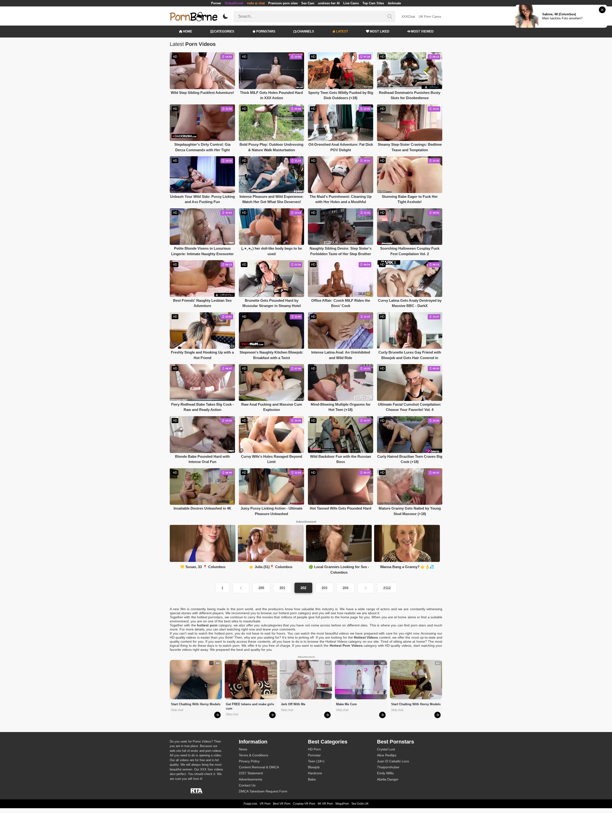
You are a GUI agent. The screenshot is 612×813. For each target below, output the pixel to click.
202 (303, 588)
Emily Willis (385, 773)
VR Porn (265, 803)
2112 (387, 588)
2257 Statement (251, 773)
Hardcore (315, 773)
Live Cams (351, 3)
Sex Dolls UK (360, 803)
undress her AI (329, 3)
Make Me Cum (346, 704)
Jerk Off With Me (293, 704)
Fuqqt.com (250, 803)
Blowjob (314, 767)
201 (282, 588)
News (243, 749)
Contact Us (247, 785)
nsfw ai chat (256, 3)
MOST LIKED (379, 31)
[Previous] (241, 588)
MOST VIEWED (422, 31)
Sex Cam (307, 3)
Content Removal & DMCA (259, 767)
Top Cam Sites (373, 3)
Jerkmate (394, 3)
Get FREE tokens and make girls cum (250, 706)
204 (345, 588)
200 (261, 588)
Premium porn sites (283, 3)
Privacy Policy (249, 761)
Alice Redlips (386, 755)
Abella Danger (388, 779)
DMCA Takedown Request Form (263, 791)
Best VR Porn (281, 803)
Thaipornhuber (388, 767)
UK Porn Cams (430, 16)
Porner (216, 3)
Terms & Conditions (253, 755)
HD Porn (314, 749)
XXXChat (408, 16)
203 (324, 588)
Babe (312, 779)
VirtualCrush (234, 3)
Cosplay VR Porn (304, 803)
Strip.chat (177, 710)
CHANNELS (305, 31)
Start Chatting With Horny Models (195, 704)
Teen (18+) (316, 761)
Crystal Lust (386, 749)
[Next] (366, 588)
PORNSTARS (265, 31)
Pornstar (314, 755)
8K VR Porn (325, 803)
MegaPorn (342, 803)
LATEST (342, 31)
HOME (187, 31)
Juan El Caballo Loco (393, 761)
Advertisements (250, 779)
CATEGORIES (224, 31)
